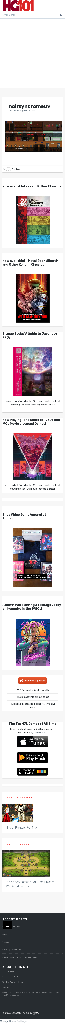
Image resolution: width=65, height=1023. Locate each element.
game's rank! (40, 732)
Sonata (5, 942)
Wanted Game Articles (12, 982)
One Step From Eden (11, 950)
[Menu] (7, 925)
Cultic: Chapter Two (11, 926)
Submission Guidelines (12, 977)
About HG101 (8, 972)
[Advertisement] (32, 53)
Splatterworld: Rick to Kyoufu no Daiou (19, 957)
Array (35, 1013)
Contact (6, 987)
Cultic (5, 934)
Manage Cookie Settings (13, 1021)
